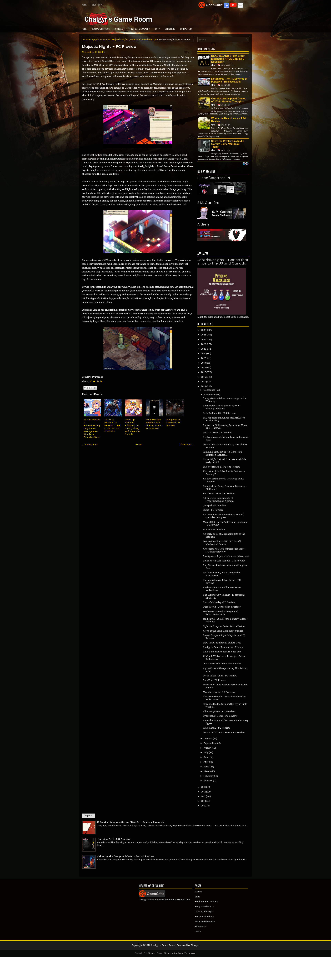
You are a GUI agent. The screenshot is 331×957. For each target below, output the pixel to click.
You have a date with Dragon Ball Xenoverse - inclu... (220, 613)
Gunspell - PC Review (214, 505)
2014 (203, 386)
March (207, 771)
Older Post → (187, 444)
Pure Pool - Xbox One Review (219, 493)
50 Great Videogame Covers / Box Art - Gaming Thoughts (130, 822)
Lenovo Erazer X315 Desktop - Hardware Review (225, 446)
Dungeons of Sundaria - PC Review (173, 422)
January (208, 780)
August (207, 747)
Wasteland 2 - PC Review (216, 727)
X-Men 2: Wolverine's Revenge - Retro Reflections (224, 658)
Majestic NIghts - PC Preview (109, 47)
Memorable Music (205, 921)
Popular (88, 815)
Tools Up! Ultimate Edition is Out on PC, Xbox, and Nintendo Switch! (132, 427)
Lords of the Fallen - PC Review (220, 675)
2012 (203, 791)
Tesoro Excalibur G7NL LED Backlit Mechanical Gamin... (222, 543)
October (208, 738)
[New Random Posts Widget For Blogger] (245, 163)
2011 (203, 796)
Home (84, 4)
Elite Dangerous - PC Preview (219, 711)
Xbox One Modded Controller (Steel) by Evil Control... (224, 698)
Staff (197, 896)
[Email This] (85, 388)
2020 (203, 358)
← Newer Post (90, 444)
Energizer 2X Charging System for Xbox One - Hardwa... (225, 427)
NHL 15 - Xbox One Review (217, 432)
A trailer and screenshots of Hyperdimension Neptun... (218, 499)
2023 (203, 344)
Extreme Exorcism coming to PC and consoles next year (223, 516)
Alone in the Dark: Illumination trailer (223, 630)
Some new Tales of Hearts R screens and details (225, 686)
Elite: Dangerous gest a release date (222, 651)
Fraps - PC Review (213, 509)
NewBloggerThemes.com (185, 953)
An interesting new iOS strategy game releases (223, 480)
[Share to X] (91, 388)
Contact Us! (186, 28)
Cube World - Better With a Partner (222, 606)
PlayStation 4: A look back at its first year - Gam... (225, 567)
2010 (203, 800)
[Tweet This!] (94, 381)
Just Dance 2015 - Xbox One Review (222, 663)
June (206, 757)
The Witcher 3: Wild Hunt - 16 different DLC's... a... (223, 596)
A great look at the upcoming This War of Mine (225, 670)
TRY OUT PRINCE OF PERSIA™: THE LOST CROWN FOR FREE (112, 425)
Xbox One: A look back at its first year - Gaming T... (224, 473)
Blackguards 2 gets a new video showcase (226, 556)
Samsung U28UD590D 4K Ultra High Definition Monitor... (222, 453)
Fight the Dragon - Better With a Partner (224, 626)
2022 (203, 348)
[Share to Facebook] (95, 388)
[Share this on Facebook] (90, 381)
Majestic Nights (120, 39)
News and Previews (141, 39)
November (210, 394)
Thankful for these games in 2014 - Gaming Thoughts (221, 407)
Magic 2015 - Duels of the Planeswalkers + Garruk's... (225, 620)
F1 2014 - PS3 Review (214, 529)
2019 (203, 362)
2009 (203, 805)
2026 (203, 329)
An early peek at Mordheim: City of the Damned (224, 535)
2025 (203, 334)
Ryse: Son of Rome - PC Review (220, 715)
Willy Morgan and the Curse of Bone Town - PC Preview (154, 424)
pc (155, 39)
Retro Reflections (204, 916)
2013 (203, 786)
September (210, 743)
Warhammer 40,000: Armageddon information (221, 574)
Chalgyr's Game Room (163, 945)
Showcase (200, 926)
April (206, 766)
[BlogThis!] (88, 388)
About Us (97, 4)
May (206, 761)
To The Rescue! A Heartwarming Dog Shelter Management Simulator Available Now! (92, 428)
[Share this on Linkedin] (101, 381)
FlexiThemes (149, 953)
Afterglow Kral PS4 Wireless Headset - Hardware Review (224, 550)
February (209, 775)
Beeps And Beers (204, 906)
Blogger (195, 945)
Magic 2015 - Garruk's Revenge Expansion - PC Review (225, 523)
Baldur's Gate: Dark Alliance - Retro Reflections (222, 589)
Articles (120, 28)
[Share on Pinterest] (98, 381)
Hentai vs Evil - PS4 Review (113, 839)
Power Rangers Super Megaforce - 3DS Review (224, 637)
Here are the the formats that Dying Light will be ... (225, 705)
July (206, 752)
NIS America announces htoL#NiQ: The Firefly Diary (224, 419)
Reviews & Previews (101, 28)
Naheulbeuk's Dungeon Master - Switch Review (125, 856)
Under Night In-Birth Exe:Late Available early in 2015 (224, 461)
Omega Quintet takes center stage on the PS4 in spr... (225, 400)
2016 (203, 376)
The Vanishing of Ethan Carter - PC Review (222, 581)
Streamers (170, 28)
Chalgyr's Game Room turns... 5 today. (223, 647)
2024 (203, 339)
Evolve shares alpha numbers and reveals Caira (226, 438)
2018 (203, 367)
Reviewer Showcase (140, 28)
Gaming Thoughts (204, 911)
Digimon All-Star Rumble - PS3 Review (224, 560)
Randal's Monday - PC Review (219, 602)
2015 (203, 381)
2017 (203, 372)
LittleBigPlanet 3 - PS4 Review (219, 413)
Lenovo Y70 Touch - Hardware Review (224, 732)
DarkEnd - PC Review (215, 680)
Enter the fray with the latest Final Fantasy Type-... (225, 722)
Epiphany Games (101, 39)
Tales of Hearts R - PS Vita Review (221, 466)
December (209, 389)
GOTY (157, 28)
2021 (203, 353)
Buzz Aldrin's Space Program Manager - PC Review (224, 487)
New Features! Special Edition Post (222, 642)
